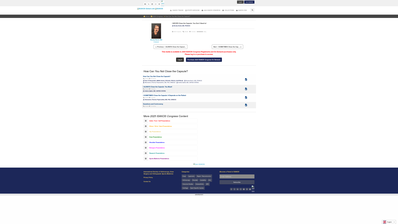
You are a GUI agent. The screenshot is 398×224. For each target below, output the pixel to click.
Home (147, 16)
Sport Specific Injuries (197, 188)
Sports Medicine (193, 10)
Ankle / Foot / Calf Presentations (159, 121)
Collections (229, 10)
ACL (209, 180)
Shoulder (195, 180)
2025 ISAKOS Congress (211, 10)
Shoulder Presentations (156, 142)
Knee (184, 176)
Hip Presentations (155, 132)
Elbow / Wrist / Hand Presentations (160, 126)
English (389, 222)
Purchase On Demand (203, 60)
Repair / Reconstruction (204, 176)
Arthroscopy (186, 180)
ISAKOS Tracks (177, 10)
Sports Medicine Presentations (159, 158)
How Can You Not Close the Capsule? (177, 16)
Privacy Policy (148, 177)
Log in (180, 60)
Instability (203, 180)
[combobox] (389, 222)
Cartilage (185, 188)
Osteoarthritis (200, 184)
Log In (240, 2)
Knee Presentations (155, 137)
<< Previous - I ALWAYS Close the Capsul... (170, 47)
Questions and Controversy (153, 104)
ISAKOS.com (242, 10)
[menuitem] (176, 10)
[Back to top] (391, 211)
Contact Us (147, 181)
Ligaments (191, 176)
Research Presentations (156, 153)
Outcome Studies (188, 184)
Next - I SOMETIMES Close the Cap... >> (227, 47)
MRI (207, 184)
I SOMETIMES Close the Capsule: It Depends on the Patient (164, 95)
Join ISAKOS (249, 2)
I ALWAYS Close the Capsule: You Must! (157, 87)
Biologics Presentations (157, 148)
